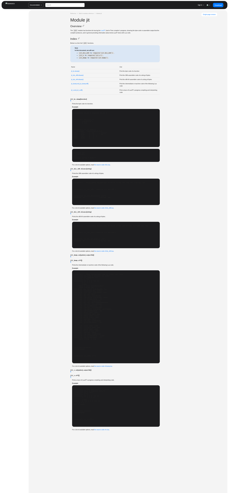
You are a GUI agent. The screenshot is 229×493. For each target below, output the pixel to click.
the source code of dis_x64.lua (104, 251)
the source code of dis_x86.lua (104, 208)
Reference (73, 13)
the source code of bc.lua (102, 165)
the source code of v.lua (101, 429)
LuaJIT (103, 30)
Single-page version (209, 14)
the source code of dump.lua (103, 366)
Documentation (35, 5)
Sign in (200, 5)
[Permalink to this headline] (83, 26)
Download (218, 5)
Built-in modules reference (86, 13)
